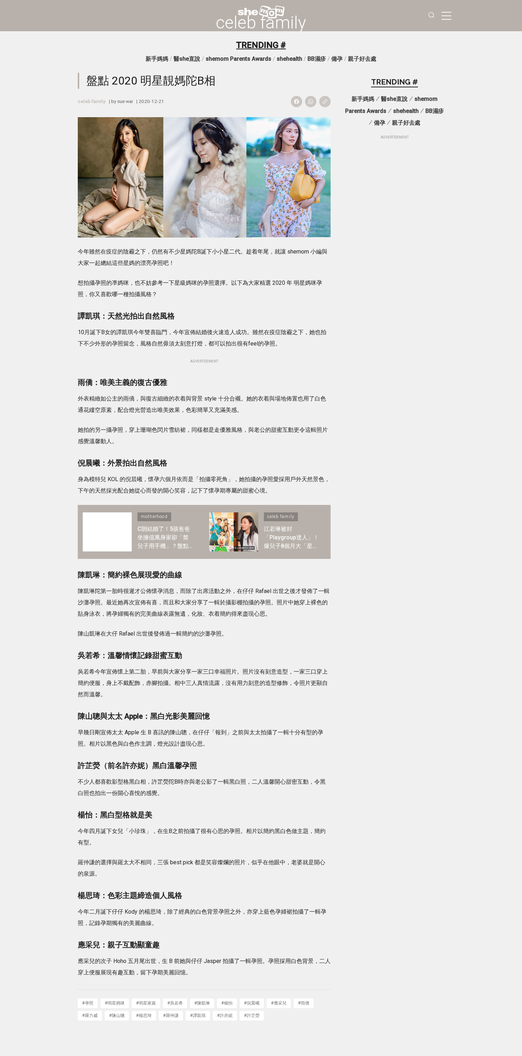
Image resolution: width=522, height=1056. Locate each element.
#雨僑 (303, 1003)
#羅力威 (90, 1015)
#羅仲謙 (171, 1015)
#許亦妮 (225, 1015)
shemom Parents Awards (238, 58)
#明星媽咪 (115, 1003)
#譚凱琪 (198, 1015)
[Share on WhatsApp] (310, 101)
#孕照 (87, 1003)
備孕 (337, 58)
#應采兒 (279, 1003)
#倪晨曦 (252, 1003)
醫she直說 (187, 58)
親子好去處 (362, 58)
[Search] (431, 16)
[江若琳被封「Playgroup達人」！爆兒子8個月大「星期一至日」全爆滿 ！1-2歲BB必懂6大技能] (233, 531)
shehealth (289, 58)
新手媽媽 (157, 58)
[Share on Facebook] (296, 101)
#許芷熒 (252, 1015)
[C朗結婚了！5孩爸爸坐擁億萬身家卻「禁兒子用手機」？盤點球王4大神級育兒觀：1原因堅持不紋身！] (107, 531)
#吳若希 (175, 1003)
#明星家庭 (146, 1003)
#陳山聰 (117, 1015)
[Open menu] (446, 16)
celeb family (261, 22)
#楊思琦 (144, 1015)
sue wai (125, 101)
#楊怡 (227, 1003)
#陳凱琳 (202, 1003)
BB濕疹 (317, 58)
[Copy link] (325, 101)
